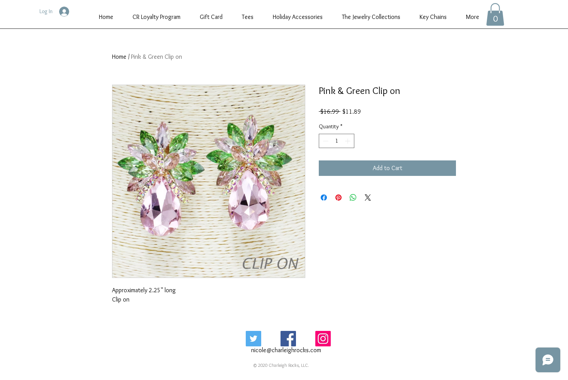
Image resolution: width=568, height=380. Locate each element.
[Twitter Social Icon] (253, 338)
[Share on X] (367, 197)
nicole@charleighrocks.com (286, 350)
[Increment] (348, 141)
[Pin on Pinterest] (338, 197)
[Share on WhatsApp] (353, 197)
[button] (495, 14)
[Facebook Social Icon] (288, 338)
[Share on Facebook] (323, 197)
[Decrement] (325, 141)
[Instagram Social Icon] (323, 338)
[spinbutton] (337, 141)
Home (119, 56)
